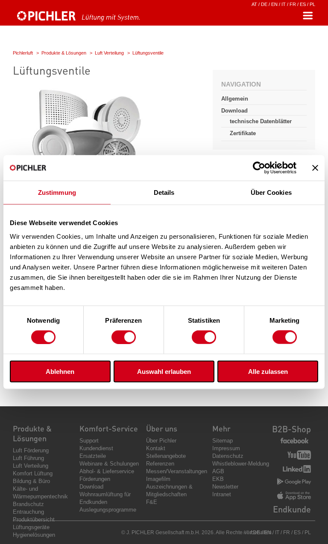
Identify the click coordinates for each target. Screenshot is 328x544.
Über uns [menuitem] (161, 428)
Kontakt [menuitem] (155, 448)
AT (254, 4)
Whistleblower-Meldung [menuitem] (240, 463)
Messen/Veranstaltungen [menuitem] (176, 471)
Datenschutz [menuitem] (227, 456)
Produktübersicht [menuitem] (34, 519)
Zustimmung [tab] (57, 192)
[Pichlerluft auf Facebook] (294, 441)
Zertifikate (243, 133)
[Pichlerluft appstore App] (294, 496)
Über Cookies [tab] (271, 192)
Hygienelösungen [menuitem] (34, 535)
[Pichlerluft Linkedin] (297, 470)
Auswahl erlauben (164, 371)
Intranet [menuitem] (221, 494)
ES (303, 4)
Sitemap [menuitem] (222, 440)
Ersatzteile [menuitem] (92, 456)
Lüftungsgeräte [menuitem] (31, 527)
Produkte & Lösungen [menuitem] (32, 433)
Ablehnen (60, 371)
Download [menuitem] (91, 486)
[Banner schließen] (315, 168)
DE (264, 4)
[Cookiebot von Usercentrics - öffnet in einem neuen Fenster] (259, 168)
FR (293, 4)
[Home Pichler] (87, 19)
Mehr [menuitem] (221, 428)
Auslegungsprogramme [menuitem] (107, 509)
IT (283, 4)
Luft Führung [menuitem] (28, 458)
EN (274, 4)
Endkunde (292, 509)
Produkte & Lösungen (63, 52)
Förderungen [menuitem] (94, 479)
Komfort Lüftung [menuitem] (33, 473)
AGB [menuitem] (218, 471)
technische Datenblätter (261, 121)
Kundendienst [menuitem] (96, 448)
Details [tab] (164, 192)
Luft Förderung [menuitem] (31, 450)
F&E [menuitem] (151, 502)
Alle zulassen (268, 371)
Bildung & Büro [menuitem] (31, 481)
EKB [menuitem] (218, 479)
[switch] (123, 337)
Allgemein (234, 98)
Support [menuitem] (89, 440)
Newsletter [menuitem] (225, 486)
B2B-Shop (291, 428)
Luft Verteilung (109, 52)
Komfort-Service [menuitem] (108, 428)
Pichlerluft (23, 52)
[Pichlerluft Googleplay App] (294, 482)
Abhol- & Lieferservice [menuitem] (106, 471)
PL (312, 4)
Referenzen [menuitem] (160, 463)
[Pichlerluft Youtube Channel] (299, 456)
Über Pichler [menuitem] (161, 440)
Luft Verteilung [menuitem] (30, 466)
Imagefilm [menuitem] (158, 479)
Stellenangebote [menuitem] (166, 456)
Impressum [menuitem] (226, 448)
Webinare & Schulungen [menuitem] (109, 463)
